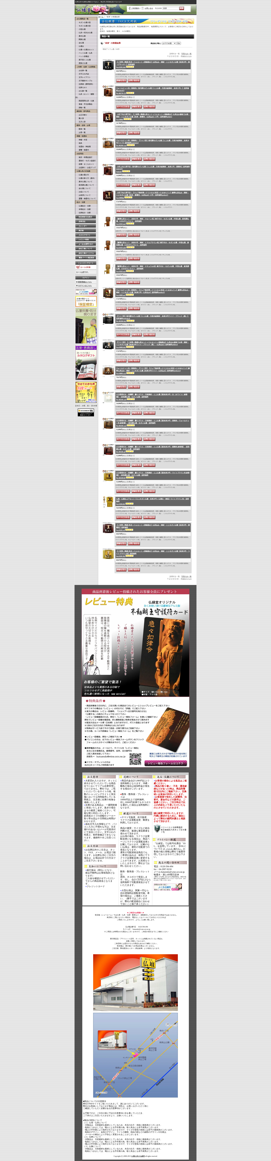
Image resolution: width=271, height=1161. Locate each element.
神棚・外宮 (81, 140)
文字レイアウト (83, 77)
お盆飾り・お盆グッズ (85, 167)
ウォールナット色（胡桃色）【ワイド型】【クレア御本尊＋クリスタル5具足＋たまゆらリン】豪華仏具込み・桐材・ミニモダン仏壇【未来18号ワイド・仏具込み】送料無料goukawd (153, 371)
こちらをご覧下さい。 (174, 849)
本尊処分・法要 (83, 209)
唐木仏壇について (83, 182)
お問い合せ (149, 8)
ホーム (100, 17)
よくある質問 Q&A (86, 244)
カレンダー (83, 226)
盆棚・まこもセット (84, 164)
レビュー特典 (84, 240)
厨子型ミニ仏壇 (83, 60)
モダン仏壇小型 (83, 22)
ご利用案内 (135, 8)
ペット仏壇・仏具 (83, 53)
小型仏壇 (80, 29)
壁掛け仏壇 (81, 63)
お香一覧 (80, 132)
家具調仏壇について (84, 185)
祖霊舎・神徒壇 (83, 147)
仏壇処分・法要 (83, 206)
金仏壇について (83, 188)
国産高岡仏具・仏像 (84, 101)
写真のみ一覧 (186, 54)
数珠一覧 (80, 129)
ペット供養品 (82, 56)
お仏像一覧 (81, 91)
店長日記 (82, 221)
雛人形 (79, 118)
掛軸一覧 (80, 108)
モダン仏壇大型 (83, 26)
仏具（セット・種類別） (84, 95)
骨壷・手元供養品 (83, 104)
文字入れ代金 (82, 74)
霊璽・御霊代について (85, 199)
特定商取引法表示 (85, 217)
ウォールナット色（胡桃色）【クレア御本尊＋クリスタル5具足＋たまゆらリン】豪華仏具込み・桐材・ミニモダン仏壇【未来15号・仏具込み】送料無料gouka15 (153, 292)
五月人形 (80, 122)
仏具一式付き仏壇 (83, 33)
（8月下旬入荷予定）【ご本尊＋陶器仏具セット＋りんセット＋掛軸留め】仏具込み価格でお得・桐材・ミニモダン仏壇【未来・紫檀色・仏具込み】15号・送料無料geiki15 (153, 117)
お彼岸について (83, 195)
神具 (78, 143)
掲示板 (81, 230)
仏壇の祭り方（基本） (85, 178)
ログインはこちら (85, 286)
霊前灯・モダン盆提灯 (85, 161)
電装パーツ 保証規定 (86, 258)
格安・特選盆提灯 (83, 157)
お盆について (82, 192)
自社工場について (85, 249)
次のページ (187, 56)
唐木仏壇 (80, 36)
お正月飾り (81, 115)
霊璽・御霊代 (82, 150)
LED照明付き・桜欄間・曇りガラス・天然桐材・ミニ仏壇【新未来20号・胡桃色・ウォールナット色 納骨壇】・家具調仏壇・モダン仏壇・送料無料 (152, 423)
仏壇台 (79, 46)
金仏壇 (79, 43)
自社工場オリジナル (86, 253)
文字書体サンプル (83, 81)
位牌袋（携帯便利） (84, 84)
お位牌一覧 (81, 71)
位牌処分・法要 (83, 213)
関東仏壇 (80, 39)
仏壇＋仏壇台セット (84, 50)
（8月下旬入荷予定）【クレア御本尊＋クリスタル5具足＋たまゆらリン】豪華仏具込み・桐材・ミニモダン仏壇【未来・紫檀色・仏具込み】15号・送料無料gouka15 (152, 195)
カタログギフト (84, 235)
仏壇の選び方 (82, 175)
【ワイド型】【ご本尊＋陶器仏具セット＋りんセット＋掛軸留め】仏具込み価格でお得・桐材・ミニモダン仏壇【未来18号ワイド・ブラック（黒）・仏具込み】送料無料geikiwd (152, 345)
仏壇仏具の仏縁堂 (138, 1156)
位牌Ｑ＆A (81, 87)
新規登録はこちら (85, 282)
